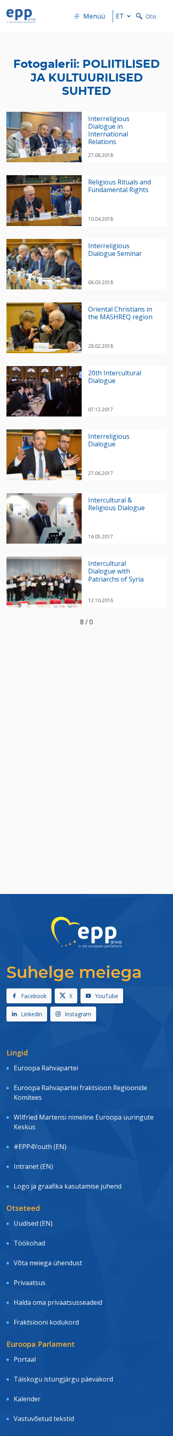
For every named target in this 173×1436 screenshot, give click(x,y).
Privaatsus (29, 1282)
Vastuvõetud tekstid (44, 1418)
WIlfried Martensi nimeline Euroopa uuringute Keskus (84, 1122)
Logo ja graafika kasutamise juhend (68, 1186)
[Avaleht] (20, 16)
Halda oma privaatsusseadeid (58, 1302)
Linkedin (31, 1014)
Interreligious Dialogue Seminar (115, 249)
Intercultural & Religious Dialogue (116, 504)
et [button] (120, 16)
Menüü (94, 16)
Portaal (25, 1359)
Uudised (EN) (33, 1223)
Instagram (78, 1014)
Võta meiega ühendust (48, 1262)
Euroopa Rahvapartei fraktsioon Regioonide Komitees (80, 1092)
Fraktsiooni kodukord (46, 1322)
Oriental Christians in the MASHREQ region (120, 313)
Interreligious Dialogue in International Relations (109, 130)
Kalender (27, 1398)
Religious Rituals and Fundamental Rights (119, 186)
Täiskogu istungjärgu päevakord (63, 1379)
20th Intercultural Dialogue (114, 377)
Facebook (34, 996)
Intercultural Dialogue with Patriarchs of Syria (116, 571)
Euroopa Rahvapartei (46, 1067)
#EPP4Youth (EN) (40, 1146)
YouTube (106, 996)
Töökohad (29, 1243)
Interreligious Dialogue (109, 440)
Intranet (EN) (33, 1166)
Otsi (151, 16)
